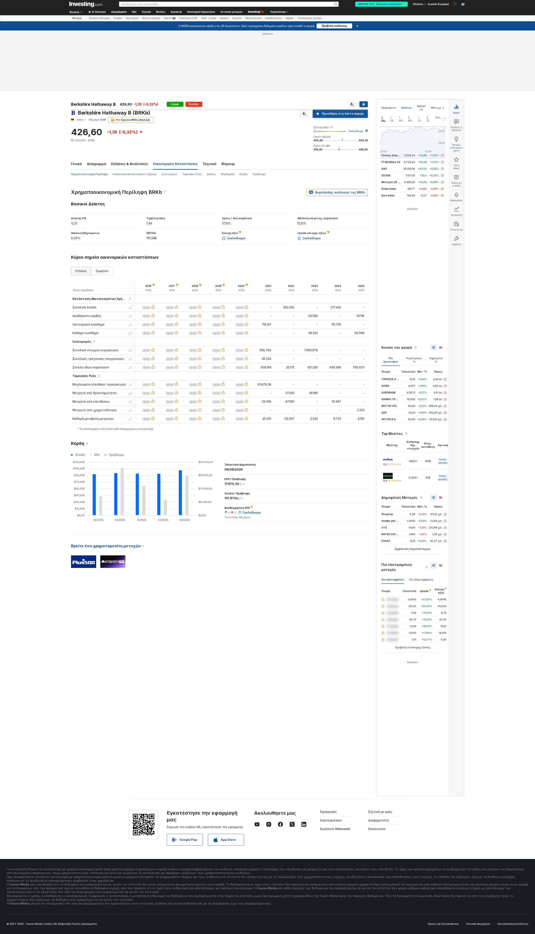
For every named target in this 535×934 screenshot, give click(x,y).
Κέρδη (243, 174)
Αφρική (289, 18)
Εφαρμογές (328, 811)
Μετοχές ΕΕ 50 (391, 182)
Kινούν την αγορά (396, 347)
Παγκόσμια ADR (188, 18)
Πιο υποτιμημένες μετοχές (396, 567)
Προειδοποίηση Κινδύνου (512, 923)
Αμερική (224, 18)
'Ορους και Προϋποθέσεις (443, 923)
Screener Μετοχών (99, 18)
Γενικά (76, 164)
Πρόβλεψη (259, 174)
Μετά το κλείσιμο (151, 18)
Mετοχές (77, 18)
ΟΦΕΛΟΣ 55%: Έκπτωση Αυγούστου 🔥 (381, 4)
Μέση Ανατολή (253, 18)
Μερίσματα (227, 174)
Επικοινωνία (376, 829)
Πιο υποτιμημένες (392, 579)
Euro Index (388, 195)
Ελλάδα (117, 18)
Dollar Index (388, 188)
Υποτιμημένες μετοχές (309, 18)
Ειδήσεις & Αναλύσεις (129, 164)
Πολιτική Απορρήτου (478, 923)
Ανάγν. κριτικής (443, 461)
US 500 (385, 175)
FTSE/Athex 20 (390, 162)
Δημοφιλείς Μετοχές (399, 497)
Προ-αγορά (132, 18)
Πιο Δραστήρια (390, 360)
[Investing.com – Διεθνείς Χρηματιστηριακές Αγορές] (85, 4)
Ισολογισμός (169, 174)
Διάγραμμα (96, 164)
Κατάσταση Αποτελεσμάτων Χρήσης (135, 174)
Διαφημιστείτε (378, 820)
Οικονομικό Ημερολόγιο (201, 11)
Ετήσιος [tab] (81, 271)
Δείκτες (211, 174)
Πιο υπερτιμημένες (421, 579)
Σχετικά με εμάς (380, 811)
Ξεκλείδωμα (355, 131)
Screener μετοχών (231, 11)
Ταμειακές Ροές (192, 174)
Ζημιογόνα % (436, 360)
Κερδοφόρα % (414, 360)
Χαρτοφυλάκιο (331, 820)
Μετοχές (437, 107)
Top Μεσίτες (392, 433)
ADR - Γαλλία (208, 18)
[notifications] (455, 4)
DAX (384, 168)
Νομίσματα (388, 107)
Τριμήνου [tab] (102, 271)
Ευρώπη (237, 18)
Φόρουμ (228, 164)
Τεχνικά (209, 164)
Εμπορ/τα (421, 107)
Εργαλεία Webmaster (335, 829)
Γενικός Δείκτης (391, 155)
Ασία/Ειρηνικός (273, 18)
